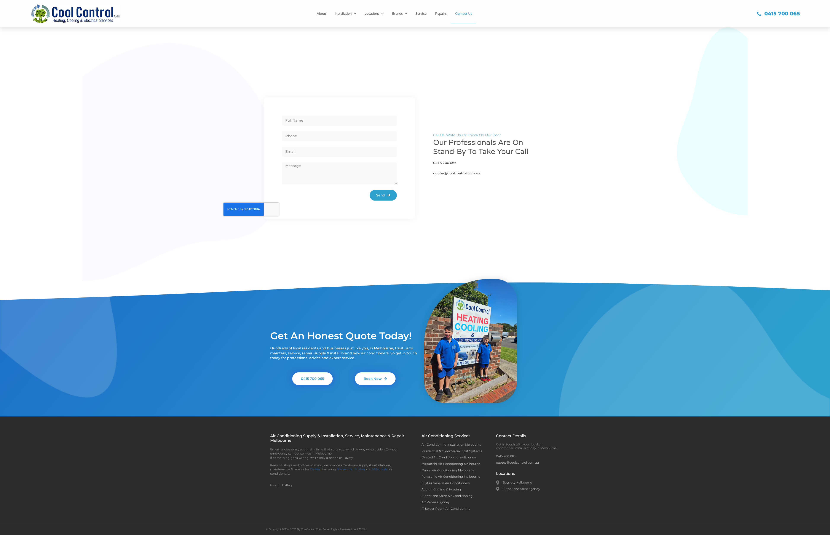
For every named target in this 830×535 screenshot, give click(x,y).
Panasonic (345, 469)
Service (420, 14)
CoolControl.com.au (313, 529)
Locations (371, 14)
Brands (397, 14)
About (321, 14)
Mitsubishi (380, 469)
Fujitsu (359, 469)
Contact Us (463, 14)
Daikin (315, 469)
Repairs (441, 14)
